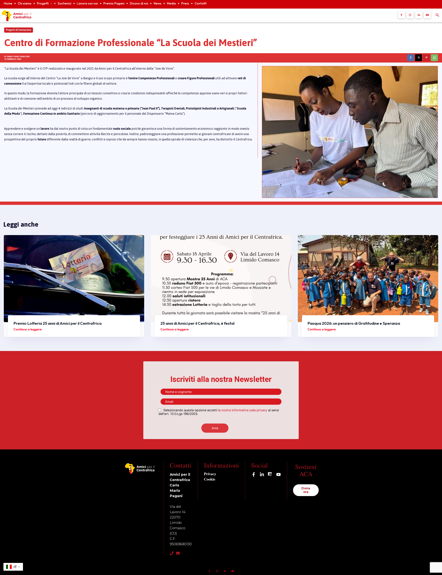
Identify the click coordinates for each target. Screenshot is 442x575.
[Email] (178, 553)
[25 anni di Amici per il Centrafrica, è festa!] (221, 278)
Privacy (210, 474)
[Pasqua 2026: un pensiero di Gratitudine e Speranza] (368, 278)
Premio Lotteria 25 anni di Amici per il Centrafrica (57, 323)
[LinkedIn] (262, 474)
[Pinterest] (426, 57)
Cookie (209, 479)
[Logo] (164, 15)
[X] (418, 57)
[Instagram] (410, 15)
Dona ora (305, 490)
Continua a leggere (27, 329)
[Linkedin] (418, 15)
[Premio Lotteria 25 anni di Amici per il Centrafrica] (74, 278)
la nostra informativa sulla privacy (242, 410)
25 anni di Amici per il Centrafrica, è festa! (197, 323)
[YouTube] (278, 474)
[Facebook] (401, 15)
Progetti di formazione (18, 29)
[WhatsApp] (434, 57)
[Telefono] (172, 553)
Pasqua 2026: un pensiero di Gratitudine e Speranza (354, 323)
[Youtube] (427, 15)
